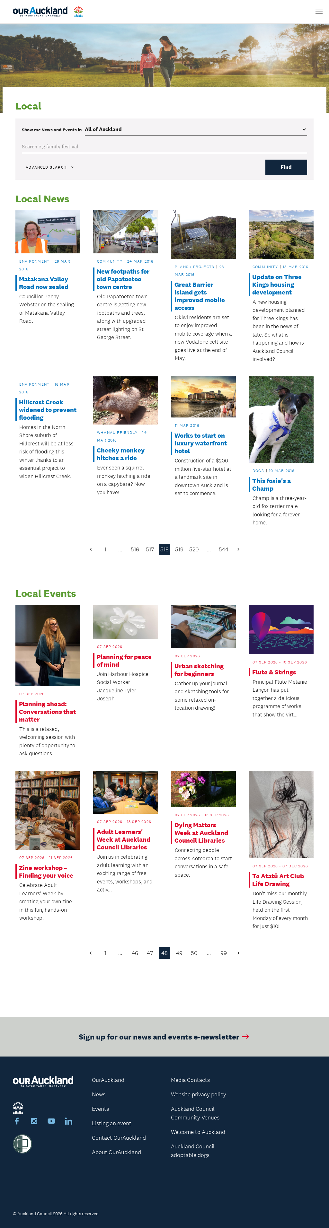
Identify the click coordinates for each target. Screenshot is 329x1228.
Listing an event (111, 1123)
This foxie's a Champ (271, 484)
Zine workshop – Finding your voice (46, 871)
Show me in (52, 130)
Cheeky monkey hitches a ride (121, 454)
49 (179, 953)
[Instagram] (34, 1122)
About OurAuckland (116, 1152)
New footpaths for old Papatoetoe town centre (123, 279)
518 (164, 549)
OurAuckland (108, 1079)
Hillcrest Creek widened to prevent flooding (47, 409)
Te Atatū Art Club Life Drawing (278, 880)
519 (179, 549)
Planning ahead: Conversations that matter (47, 711)
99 (223, 953)
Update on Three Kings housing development (277, 284)
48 (164, 953)
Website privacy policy (198, 1094)
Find (286, 167)
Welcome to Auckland (198, 1132)
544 (223, 549)
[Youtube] (51, 1122)
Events (100, 1108)
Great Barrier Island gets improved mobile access (199, 296)
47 (150, 953)
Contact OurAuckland (119, 1137)
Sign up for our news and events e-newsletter (159, 1036)
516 (135, 549)
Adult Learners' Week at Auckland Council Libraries (123, 839)
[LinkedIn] (69, 1122)
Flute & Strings (274, 672)
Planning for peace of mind (124, 660)
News (98, 1094)
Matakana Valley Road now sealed (43, 283)
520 (194, 549)
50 (194, 953)
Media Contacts (190, 1079)
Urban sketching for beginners (199, 670)
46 (135, 953)
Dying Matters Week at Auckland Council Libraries (201, 832)
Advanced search (46, 167)
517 (150, 549)
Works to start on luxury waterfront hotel (200, 443)
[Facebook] (17, 1122)
